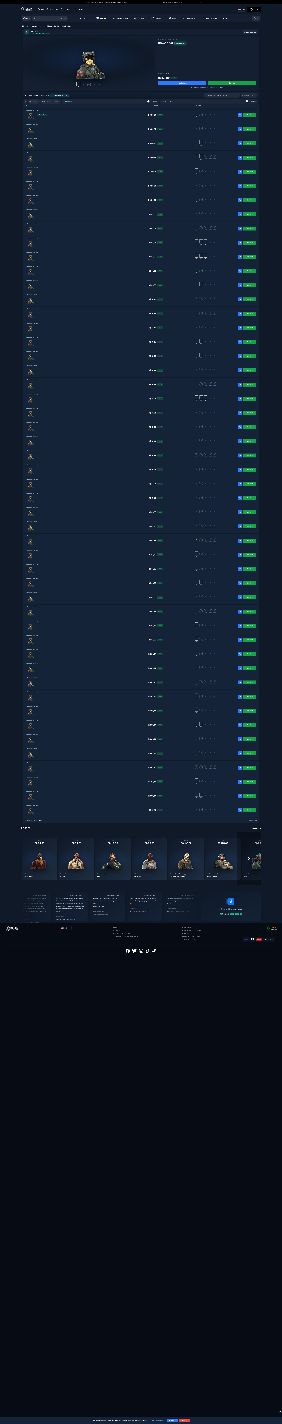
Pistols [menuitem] (158, 18)
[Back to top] (280, 1411)
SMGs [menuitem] (174, 18)
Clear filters (33, 101)
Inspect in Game (199, 87)
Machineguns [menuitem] (211, 18)
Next (40, 820)
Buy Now (232, 83)
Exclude (155, 101)
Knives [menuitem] (86, 18)
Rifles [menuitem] (141, 18)
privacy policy (158, 1420)
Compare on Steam (217, 87)
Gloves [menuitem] (103, 18)
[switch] (149, 101)
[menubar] (155, 18)
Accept (172, 1420)
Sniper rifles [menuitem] (122, 18)
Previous (29, 820)
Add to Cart (182, 83)
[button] (141, 115)
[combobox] (26, 18)
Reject (184, 1420)
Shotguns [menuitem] (191, 18)
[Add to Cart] (240, 115)
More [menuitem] (225, 18)
